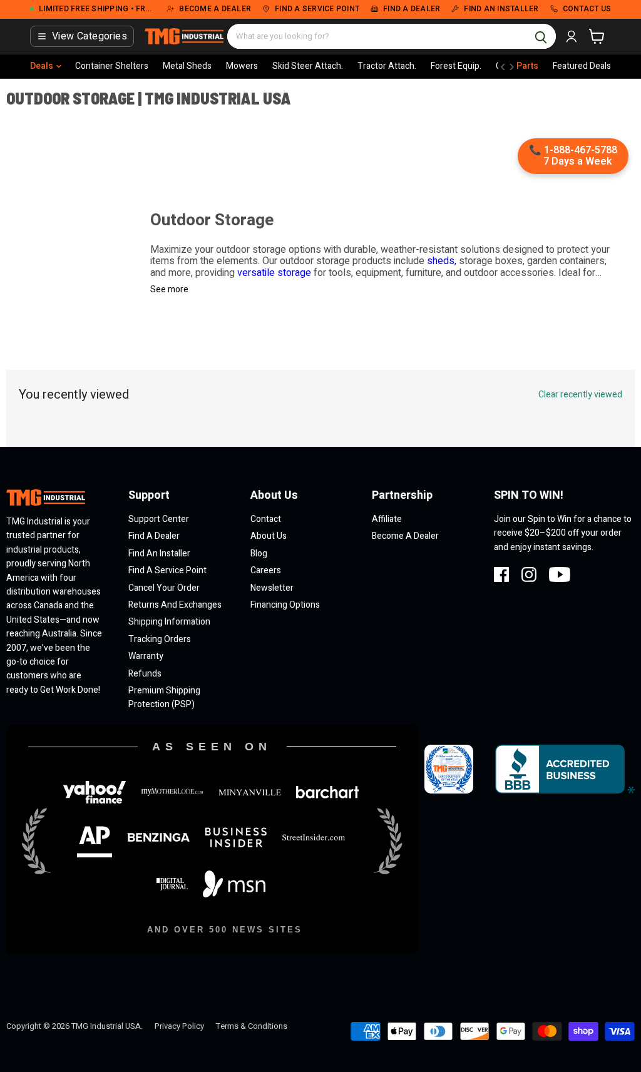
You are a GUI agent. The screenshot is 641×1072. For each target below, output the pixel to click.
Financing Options (285, 604)
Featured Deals (582, 66)
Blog (258, 553)
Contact (265, 519)
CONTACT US (587, 9)
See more (169, 290)
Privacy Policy (179, 1026)
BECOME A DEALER (215, 9)
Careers (265, 570)
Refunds (145, 673)
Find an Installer (159, 553)
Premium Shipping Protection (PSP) (164, 697)
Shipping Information (169, 621)
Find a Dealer (154, 536)
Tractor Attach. (386, 66)
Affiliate (387, 519)
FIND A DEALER (411, 9)
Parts (527, 66)
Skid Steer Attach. (307, 66)
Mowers (242, 66)
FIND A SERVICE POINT (317, 9)
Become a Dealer (405, 536)
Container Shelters (111, 66)
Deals (41, 66)
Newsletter (272, 588)
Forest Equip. (456, 66)
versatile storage (273, 272)
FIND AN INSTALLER (501, 9)
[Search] (541, 36)
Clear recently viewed (580, 395)
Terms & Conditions (251, 1026)
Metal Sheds (187, 66)
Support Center (158, 519)
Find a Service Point (167, 570)
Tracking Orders (159, 639)
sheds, (441, 260)
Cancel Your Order (164, 588)
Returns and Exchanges (175, 604)
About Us (268, 536)
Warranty (145, 656)
